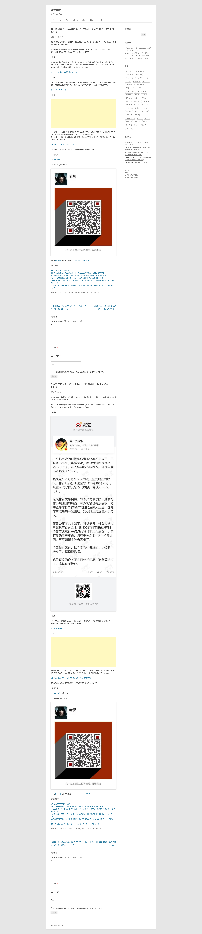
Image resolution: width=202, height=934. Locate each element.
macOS (136, 81)
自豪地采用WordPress (56, 925)
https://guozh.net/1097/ (82, 260)
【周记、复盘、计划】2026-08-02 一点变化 (138, 48)
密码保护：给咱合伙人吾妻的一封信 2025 (137, 53)
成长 (90, 293)
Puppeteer (130, 84)
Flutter (139, 74)
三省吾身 (92, 20)
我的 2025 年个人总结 (131, 51)
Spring (140, 84)
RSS (126, 172)
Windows (137, 88)
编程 (83, 20)
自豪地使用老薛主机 (131, 175)
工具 (86, 293)
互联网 (129, 95)
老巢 (100, 20)
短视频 (129, 115)
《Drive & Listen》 (56, 628)
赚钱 (129, 125)
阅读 (143, 125)
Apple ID (140, 71)
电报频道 (57, 160)
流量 (137, 108)
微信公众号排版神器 (131, 177)
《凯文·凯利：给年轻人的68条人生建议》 (64, 145)
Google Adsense (141, 78)
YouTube (142, 91)
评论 (52, 324)
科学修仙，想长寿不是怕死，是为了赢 (136, 58)
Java (128, 81)
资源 (146, 121)
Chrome (129, 74)
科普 (95, 293)
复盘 (129, 98)
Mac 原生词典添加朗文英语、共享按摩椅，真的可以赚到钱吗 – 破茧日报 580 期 (76, 278)
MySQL (146, 81)
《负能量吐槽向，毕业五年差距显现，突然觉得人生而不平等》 (71, 678)
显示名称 (54, 348)
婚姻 (136, 98)
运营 (136, 125)
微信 (146, 101)
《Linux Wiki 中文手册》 (58, 90)
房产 (136, 105)
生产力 (52, 20)
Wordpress (130, 91)
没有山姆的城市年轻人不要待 (60, 270)
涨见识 (129, 111)
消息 (145, 108)
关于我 (127, 170)
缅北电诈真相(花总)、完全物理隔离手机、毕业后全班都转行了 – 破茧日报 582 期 (77, 273)
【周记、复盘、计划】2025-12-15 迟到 (137, 56)
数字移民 (129, 108)
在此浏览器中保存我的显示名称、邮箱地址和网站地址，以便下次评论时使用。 (79, 372)
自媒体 (92, 829)
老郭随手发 (130, 118)
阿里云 (129, 128)
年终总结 (137, 101)
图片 (144, 95)
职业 (139, 118)
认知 (97, 829)
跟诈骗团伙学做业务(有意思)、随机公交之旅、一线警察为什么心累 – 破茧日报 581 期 (78, 275)
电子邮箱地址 (55, 356)
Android (129, 71)
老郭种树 (55, 10)
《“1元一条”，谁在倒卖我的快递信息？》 (63, 72)
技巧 (145, 105)
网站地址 (53, 364)
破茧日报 (75, 20)
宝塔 (143, 98)
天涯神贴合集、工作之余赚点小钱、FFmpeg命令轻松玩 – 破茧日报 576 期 (74, 824)
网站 (67, 20)
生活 (145, 111)
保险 (137, 95)
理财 (137, 111)
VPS (60, 20)
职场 (147, 118)
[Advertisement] (83, 113)
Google (129, 78)
